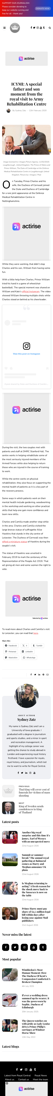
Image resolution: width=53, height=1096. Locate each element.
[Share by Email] (47, 674)
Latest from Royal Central (17, 1075)
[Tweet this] (35, 674)
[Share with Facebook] (31, 674)
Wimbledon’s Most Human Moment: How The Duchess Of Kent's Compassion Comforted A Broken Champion (36, 975)
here (35, 633)
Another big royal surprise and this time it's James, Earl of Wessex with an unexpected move (36, 837)
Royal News (41, 1075)
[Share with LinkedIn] (39, 674)
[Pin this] (43, 674)
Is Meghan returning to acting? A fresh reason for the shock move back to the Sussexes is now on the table (36, 889)
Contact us (23, 1079)
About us (9, 1079)
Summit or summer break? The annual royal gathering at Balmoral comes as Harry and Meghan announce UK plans (35, 862)
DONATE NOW (42, 8)
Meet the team (40, 1079)
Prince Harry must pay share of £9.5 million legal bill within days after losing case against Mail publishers (36, 914)
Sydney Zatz (20, 110)
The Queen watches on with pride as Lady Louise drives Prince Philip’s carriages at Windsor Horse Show (36, 1026)
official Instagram (30, 291)
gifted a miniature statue (14, 541)
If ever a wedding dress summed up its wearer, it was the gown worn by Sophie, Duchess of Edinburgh (35, 1001)
